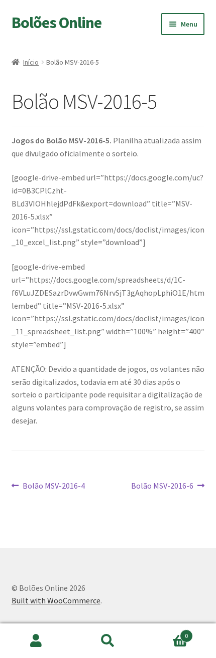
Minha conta (36, 641)
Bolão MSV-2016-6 (162, 486)
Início (31, 62)
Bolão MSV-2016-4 (53, 486)
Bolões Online (56, 23)
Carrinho (166, 632)
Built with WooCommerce (56, 600)
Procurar (108, 641)
